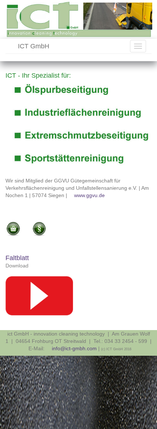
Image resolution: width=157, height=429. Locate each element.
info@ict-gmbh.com (74, 348)
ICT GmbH (32, 46)
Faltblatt (17, 258)
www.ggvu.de (89, 195)
